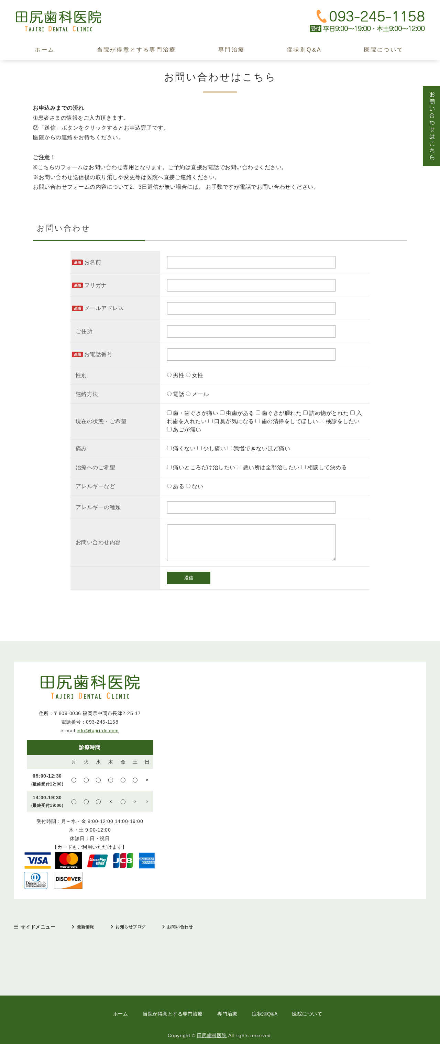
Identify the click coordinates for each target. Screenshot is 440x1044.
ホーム (45, 50)
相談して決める (326, 467)
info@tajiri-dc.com (98, 730)
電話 (179, 394)
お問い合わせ (180, 926)
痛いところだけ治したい (204, 467)
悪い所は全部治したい (271, 467)
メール (199, 394)
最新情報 (85, 926)
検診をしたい (342, 421)
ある (179, 486)
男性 (179, 375)
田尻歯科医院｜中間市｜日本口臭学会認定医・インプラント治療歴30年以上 (65, 21)
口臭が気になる (234, 421)
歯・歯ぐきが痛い (196, 413)
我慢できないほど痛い (261, 448)
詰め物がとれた (329, 413)
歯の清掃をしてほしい (290, 421)
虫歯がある (240, 413)
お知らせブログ (131, 926)
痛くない (184, 448)
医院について (384, 50)
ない (197, 486)
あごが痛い (186, 429)
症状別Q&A (304, 50)
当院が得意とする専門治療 (136, 50)
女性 (197, 375)
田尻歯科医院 (212, 1035)
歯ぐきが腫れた (281, 413)
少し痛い (215, 448)
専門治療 (231, 50)
